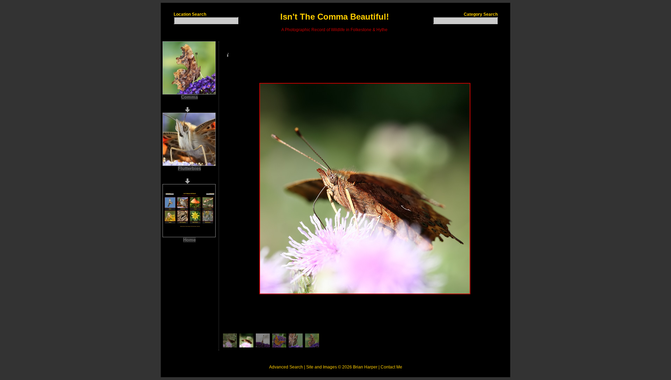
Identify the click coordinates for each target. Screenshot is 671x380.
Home (189, 239)
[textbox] (206, 20)
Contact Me (391, 367)
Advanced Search (286, 367)
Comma (189, 97)
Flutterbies (189, 168)
